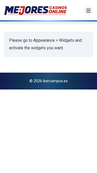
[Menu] (88, 10)
